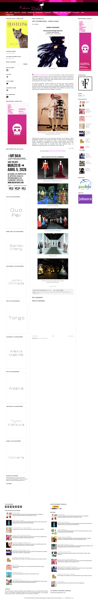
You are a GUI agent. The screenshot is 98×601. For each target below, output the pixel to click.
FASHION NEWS (48, 12)
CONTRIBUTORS (31, 12)
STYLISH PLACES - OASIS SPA (64, 551)
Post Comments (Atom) (42, 338)
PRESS (69, 12)
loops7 (63, 598)
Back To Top (53, 286)
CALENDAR (24, 12)
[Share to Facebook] (61, 290)
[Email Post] (54, 290)
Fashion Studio (58, 292)
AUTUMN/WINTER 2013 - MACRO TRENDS (88, 125)
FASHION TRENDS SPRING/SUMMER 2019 (88, 111)
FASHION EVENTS (39, 12)
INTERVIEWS (55, 12)
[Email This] (57, 290)
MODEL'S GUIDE (63, 12)
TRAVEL (82, 12)
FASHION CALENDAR (17, 572)
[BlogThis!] (58, 290)
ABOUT (11, 12)
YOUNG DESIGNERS (10, 14)
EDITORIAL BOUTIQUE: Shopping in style (88, 133)
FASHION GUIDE (88, 102)
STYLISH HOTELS (75, 12)
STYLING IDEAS (61, 581)
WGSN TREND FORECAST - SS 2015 (65, 544)
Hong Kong (63, 292)
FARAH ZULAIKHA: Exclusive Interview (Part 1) (88, 156)
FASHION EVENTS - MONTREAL (64, 537)
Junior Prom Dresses (10, 53)
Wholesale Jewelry (10, 58)
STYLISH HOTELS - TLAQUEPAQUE (89, 163)
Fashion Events (52, 292)
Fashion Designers (44, 292)
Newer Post (35, 336)
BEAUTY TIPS (17, 12)
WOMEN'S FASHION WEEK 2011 (88, 169)
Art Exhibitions (38, 292)
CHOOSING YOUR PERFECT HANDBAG (88, 140)
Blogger (72, 598)
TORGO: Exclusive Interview (18, 520)
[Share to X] (59, 290)
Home (7, 12)
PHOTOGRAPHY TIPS (17, 580)
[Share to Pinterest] (62, 290)
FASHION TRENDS (88, 147)
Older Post (71, 336)
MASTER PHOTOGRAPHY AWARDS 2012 (21, 542)
